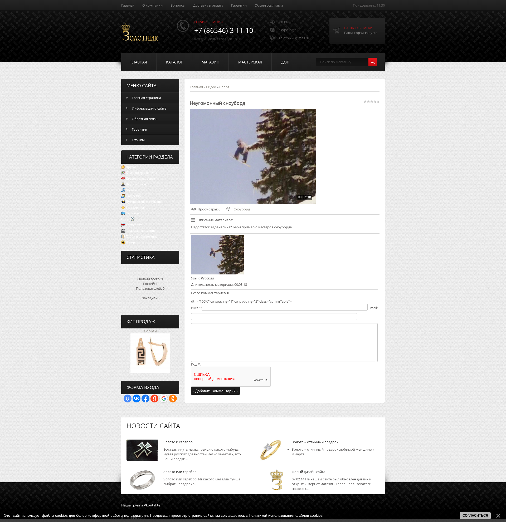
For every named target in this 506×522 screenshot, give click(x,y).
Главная (127, 5)
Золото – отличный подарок (315, 442)
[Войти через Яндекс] (154, 398)
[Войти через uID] (128, 398)
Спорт (126, 219)
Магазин (210, 62)
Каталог (174, 62)
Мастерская (250, 62)
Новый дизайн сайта (308, 471)
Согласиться (475, 516)
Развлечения (135, 207)
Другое (131, 167)
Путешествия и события (144, 202)
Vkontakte (152, 505)
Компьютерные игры (141, 173)
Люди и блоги (136, 184)
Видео (211, 87)
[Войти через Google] (163, 398)
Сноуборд (241, 209)
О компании (152, 5)
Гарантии (239, 5)
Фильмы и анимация (140, 231)
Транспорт (134, 225)
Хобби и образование (141, 236)
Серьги (150, 330)
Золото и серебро (178, 442)
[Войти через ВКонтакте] (136, 398)
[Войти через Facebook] (145, 398)
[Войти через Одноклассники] (173, 398)
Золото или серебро (180, 471)
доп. (285, 62)
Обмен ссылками (269, 5)
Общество (133, 196)
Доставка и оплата (208, 5)
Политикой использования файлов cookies (286, 515)
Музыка (132, 190)
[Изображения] (217, 254)
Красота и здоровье (140, 178)
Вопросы (178, 5)
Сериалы (132, 213)
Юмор (130, 242)
